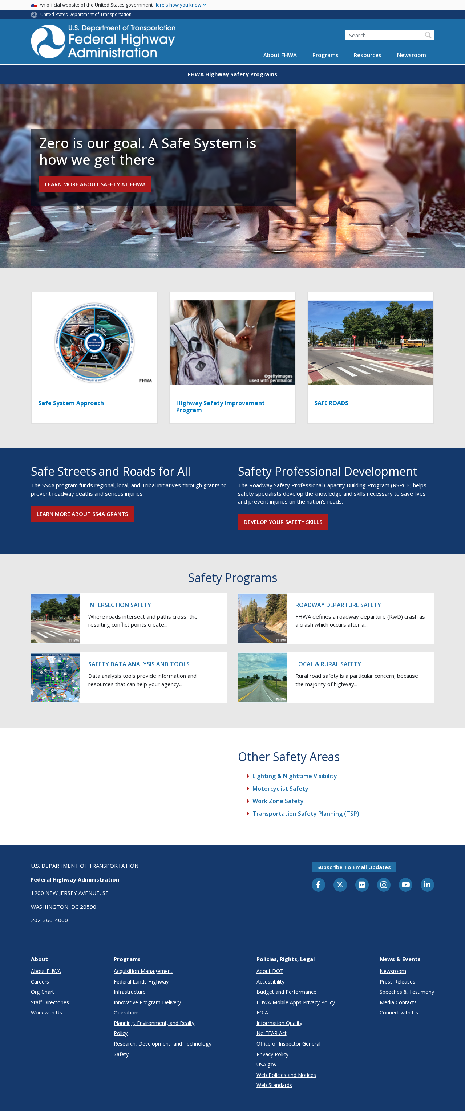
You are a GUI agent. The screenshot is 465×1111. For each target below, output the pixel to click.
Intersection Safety (119, 605)
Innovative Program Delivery (147, 1002)
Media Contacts (398, 1002)
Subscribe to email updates (354, 867)
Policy (121, 1033)
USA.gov (266, 1064)
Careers (40, 981)
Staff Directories (50, 1002)
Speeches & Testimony (407, 991)
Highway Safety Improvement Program (220, 406)
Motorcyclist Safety (280, 789)
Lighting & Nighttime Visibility (294, 776)
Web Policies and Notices (286, 1074)
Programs (325, 55)
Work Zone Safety (278, 801)
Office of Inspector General (288, 1043)
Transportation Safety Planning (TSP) (305, 814)
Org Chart (42, 991)
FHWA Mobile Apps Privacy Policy (295, 1002)
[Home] (103, 44)
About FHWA (280, 55)
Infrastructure (130, 991)
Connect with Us (399, 1012)
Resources (367, 55)
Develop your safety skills (283, 521)
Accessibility (270, 981)
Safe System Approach (71, 403)
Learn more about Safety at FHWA (95, 184)
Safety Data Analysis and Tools (139, 664)
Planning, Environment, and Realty (154, 1023)
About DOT (269, 971)
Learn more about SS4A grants (82, 513)
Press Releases (397, 981)
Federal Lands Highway (141, 981)
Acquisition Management (143, 971)
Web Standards (274, 1085)
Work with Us (46, 1012)
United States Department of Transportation (86, 14)
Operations (127, 1012)
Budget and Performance (286, 991)
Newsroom (411, 55)
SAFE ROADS (331, 403)
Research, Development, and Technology (162, 1043)
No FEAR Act (271, 1033)
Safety (121, 1054)
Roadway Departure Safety (338, 605)
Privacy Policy (272, 1054)
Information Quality (279, 1023)
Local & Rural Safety (328, 664)
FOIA (262, 1012)
